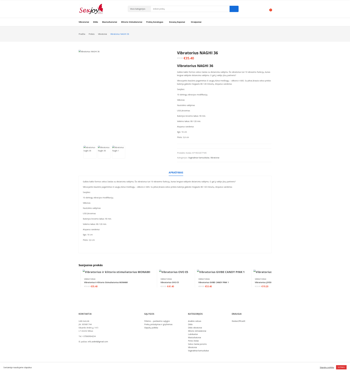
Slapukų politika (151, 327)
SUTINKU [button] (341, 367)
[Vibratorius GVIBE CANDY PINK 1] (221, 272)
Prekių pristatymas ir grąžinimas (158, 324)
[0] (268, 9)
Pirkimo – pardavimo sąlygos (157, 321)
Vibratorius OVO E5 (170, 282)
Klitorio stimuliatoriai (197, 331)
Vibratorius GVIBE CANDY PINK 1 (213, 282)
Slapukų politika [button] (327, 367)
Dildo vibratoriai (195, 327)
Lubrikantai (193, 334)
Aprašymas (176, 172)
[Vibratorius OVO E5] (173, 272)
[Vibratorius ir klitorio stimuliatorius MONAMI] (116, 272)
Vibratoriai (214, 157)
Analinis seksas (194, 321)
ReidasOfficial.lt (238, 321)
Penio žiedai (193, 340)
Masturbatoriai (194, 337)
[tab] (176, 173)
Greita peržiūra (149, 272)
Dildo (190, 324)
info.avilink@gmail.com (98, 341)
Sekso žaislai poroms (197, 344)
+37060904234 (89, 336)
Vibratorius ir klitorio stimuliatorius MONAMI (106, 282)
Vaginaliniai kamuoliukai (198, 157)
